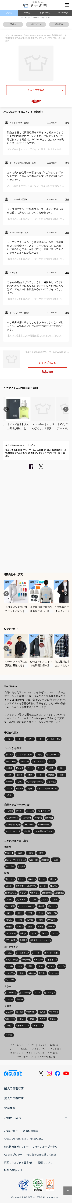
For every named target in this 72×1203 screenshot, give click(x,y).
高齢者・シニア (22, 1026)
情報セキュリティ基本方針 (19, 1162)
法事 (62, 775)
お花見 (52, 761)
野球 (30, 788)
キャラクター (37, 1026)
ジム (20, 782)
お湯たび (54, 1045)
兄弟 (32, 1019)
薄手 (20, 913)
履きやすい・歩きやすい (26, 886)
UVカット (9, 853)
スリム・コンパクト (26, 906)
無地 (41, 966)
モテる (41, 927)
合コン (41, 768)
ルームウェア (29, 825)
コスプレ (9, 1035)
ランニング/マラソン (35, 782)
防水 (31, 853)
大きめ (9, 899)
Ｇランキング (16, 1045)
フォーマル (10, 980)
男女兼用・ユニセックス (40, 940)
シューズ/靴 (26, 818)
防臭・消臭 (34, 860)
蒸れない (32, 879)
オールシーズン (54, 739)
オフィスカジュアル (24, 755)
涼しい (9, 886)
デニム (9, 953)
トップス (9, 811)
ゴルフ (9, 788)
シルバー (9, 999)
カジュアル (10, 973)
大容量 (55, 899)
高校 (62, 768)
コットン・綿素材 (51, 953)
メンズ (9, 13)
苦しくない (10, 879)
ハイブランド (11, 933)
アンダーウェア (12, 818)
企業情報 (9, 1108)
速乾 (41, 853)
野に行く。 (15, 1053)
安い (34, 933)
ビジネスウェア (43, 811)
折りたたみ (52, 906)
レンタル (20, 927)
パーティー (24, 761)
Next (66, 409)
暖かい (53, 879)
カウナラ (28, 1053)
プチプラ (44, 933)
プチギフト (54, 1012)
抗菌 (56, 860)
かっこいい (54, 973)
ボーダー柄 (26, 960)
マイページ (63, 13)
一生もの (23, 933)
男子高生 (20, 1012)
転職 (40, 755)
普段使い (42, 973)
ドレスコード (11, 761)
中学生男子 (31, 1012)
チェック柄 (38, 960)
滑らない (21, 879)
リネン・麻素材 (12, 960)
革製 (30, 966)
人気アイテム (36, 24)
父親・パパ (10, 1019)
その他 (27, 831)
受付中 (13, 24)
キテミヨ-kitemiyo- (13, 445)
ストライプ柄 (51, 960)
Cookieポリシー (13, 1154)
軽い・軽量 (10, 906)
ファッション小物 (13, 825)
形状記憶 (21, 866)
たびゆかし (53, 1053)
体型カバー (52, 920)
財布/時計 (49, 818)
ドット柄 (9, 966)
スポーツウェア (44, 825)
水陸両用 (45, 860)
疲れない (42, 879)
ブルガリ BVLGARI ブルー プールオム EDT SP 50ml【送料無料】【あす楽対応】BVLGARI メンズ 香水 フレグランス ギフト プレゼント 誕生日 (35, 453)
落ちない (43, 886)
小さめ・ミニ (21, 899)
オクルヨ (42, 1045)
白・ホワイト (11, 993)
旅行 (51, 768)
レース (20, 966)
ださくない (34, 893)
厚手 (9, 913)
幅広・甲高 (52, 913)
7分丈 (19, 920)
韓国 (41, 920)
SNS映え (23, 940)
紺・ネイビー (50, 993)
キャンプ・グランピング (47, 788)
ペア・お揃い (11, 940)
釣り (9, 795)
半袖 (30, 913)
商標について (45, 1162)
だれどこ (30, 1045)
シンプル (62, 966)
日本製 (30, 920)
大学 (9, 775)
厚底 (30, 927)
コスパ (55, 933)
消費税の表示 (30, 1130)
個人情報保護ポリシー (16, 1146)
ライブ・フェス (38, 761)
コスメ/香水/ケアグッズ (44, 831)
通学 (30, 775)
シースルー (36, 953)
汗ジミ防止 (10, 866)
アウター (20, 811)
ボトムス (30, 811)
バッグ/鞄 (38, 818)
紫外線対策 (47, 893)
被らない (54, 886)
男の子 (42, 1019)
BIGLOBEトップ (13, 1170)
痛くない (23, 893)
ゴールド (20, 999)
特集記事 (59, 24)
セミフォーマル (53, 755)
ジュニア (9, 1012)
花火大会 (20, 768)
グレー (37, 993)
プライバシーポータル (45, 1146)
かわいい (51, 966)
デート (30, 768)
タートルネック (22, 953)
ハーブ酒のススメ (25, 1056)
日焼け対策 (59, 893)
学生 (9, 1026)
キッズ (27, 13)
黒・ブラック (25, 993)
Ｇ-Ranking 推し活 (46, 1056)
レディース (45, 13)
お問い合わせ (11, 1130)
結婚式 (51, 775)
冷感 (20, 853)
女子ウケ (51, 927)
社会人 (53, 1019)
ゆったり (44, 899)
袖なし (9, 920)
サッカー (20, 788)
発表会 (20, 775)
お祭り (9, 768)
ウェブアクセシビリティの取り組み (23, 1138)
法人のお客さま (14, 1098)
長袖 (41, 913)
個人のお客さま (14, 1088)
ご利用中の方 (12, 1118)
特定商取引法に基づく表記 (41, 1154)
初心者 (42, 1012)
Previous (6, 409)
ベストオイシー (39, 1049)
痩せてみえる (11, 893)
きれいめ (32, 973)
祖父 (21, 1019)
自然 (21, 973)
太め (34, 899)
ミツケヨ (40, 1053)
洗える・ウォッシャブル (15, 860)
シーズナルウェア (13, 831)
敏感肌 (9, 927)
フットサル (51, 782)
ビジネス (9, 755)
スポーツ (9, 782)
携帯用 (41, 906)
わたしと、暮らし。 (19, 1049)
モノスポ (54, 1049)
